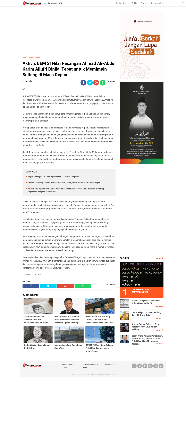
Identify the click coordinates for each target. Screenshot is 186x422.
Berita (31, 58)
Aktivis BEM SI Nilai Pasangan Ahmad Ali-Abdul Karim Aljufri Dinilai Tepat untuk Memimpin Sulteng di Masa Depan (69, 69)
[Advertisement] (69, 33)
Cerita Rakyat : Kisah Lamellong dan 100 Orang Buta (146, 313)
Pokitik (37, 58)
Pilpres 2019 (110, 365)
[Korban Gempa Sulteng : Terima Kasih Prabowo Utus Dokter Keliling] (124, 327)
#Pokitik (38, 274)
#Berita (27, 274)
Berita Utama (122, 3)
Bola (85, 367)
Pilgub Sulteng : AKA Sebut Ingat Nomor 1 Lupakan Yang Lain (53, 177)
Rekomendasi (157, 3)
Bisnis (64, 367)
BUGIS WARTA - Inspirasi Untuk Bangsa (100, 375)
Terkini (134, 3)
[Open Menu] (3, 3)
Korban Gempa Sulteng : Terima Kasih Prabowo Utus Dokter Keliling (146, 327)
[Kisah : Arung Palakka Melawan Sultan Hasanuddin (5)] (124, 303)
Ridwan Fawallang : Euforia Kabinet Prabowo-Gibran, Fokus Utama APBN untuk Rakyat (64, 183)
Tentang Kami (67, 365)
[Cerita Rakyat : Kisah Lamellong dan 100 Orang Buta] (124, 315)
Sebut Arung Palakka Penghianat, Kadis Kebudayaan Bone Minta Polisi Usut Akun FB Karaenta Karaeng (147, 340)
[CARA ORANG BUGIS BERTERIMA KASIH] (141, 274)
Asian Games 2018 (90, 365)
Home (25, 58)
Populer (144, 3)
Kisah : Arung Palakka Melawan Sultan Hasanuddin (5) (146, 301)
